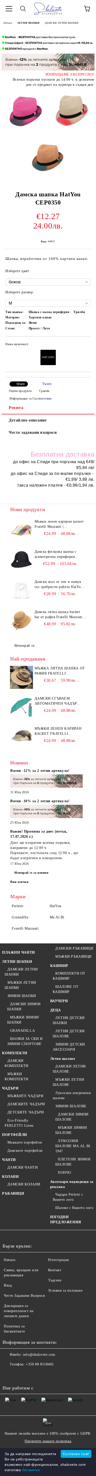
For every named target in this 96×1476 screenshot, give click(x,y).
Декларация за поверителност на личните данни (19, 1311)
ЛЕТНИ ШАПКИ (28, 22)
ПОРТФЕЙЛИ (14, 1135)
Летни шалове (62, 1059)
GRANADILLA (22, 1031)
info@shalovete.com (39, 1355)
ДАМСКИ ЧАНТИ (22, 1167)
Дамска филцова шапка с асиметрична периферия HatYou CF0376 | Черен (56, 554)
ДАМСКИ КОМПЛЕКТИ (16, 1063)
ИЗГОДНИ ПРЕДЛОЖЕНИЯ (65, 1219)
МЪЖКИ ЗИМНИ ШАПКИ (23, 1019)
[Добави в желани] (83, 345)
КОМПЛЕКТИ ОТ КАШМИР (69, 975)
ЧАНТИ (9, 1160)
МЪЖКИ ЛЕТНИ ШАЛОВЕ (68, 1082)
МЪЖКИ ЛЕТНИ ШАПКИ (20, 985)
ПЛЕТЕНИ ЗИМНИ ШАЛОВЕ (73, 1161)
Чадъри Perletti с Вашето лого (68, 1197)
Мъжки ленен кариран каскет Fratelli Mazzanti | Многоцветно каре (59, 524)
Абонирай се (24, 645)
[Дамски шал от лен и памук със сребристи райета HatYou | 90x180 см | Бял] (21, 590)
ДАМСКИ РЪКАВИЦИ (74, 948)
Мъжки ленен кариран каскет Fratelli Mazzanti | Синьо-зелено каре (58, 731)
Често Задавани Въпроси (24, 1296)
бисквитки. (31, 1470)
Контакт (54, 1270)
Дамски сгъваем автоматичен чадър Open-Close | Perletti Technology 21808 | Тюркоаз (57, 701)
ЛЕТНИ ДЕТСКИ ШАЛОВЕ (69, 1033)
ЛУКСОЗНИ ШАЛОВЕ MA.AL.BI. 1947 (73, 1146)
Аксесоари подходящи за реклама (71, 1184)
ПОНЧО (64, 1172)
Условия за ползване (65, 1290)
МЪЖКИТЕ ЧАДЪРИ (25, 1096)
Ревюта (16, 407)
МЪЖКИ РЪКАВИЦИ (73, 956)
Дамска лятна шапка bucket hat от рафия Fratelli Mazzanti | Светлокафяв (60, 615)
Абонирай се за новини (31, 872)
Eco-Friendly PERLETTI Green (19, 1123)
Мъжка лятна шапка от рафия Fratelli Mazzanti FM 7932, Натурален (60, 671)
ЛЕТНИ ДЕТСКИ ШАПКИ (69, 1020)
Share (20, 384)
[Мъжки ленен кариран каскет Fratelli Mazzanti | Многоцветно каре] (21, 530)
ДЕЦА (55, 1010)
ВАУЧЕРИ (59, 1001)
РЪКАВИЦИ (13, 1193)
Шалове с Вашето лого (74, 1208)
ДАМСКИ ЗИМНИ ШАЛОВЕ (72, 1116)
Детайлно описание (28, 420)
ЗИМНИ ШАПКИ (21, 996)
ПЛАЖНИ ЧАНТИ (18, 952)
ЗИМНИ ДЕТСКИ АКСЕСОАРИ (69, 1046)
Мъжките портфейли (24, 1142)
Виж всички (19, 882)
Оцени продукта (20, 391)
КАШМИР (59, 966)
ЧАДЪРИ (10, 1088)
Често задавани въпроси (33, 432)
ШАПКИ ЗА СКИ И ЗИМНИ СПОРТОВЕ (24, 1041)
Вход (8, 1285)
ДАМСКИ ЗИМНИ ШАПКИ (23, 1006)
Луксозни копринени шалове (72, 1095)
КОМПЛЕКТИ (14, 1053)
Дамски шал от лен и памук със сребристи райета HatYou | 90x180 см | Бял (60, 585)
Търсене (55, 1280)
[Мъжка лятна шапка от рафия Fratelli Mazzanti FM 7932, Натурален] (21, 677)
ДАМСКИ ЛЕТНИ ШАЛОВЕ (69, 1068)
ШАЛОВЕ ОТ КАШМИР (66, 989)
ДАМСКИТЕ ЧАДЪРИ (26, 1104)
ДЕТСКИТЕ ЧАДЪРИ (25, 1112)
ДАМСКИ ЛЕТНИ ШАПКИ (61, 22)
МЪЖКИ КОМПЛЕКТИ (16, 1076)
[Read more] (46, 781)
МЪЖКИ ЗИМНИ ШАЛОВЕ (71, 1130)
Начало (8, 22)
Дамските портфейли (25, 1151)
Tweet (47, 384)
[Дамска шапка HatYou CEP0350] (25, 112)
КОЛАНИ (10, 1177)
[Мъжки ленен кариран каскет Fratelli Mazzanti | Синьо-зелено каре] (21, 737)
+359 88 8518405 (40, 1364)
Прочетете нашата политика (48, 1441)
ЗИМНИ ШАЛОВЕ (71, 1106)
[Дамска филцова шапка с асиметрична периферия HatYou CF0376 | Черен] (21, 560)
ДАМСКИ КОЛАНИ (23, 1184)
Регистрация (58, 1260)
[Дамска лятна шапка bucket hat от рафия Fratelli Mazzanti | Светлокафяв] (21, 620)
